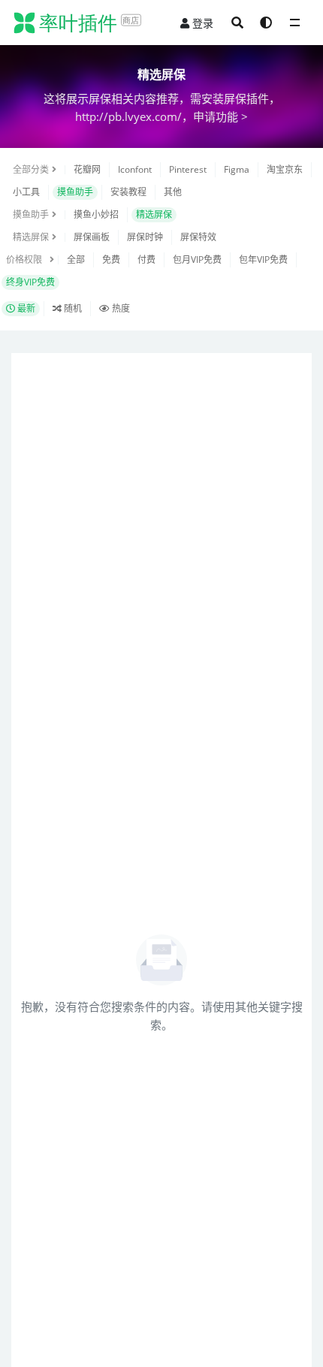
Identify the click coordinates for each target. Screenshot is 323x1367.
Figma (236, 169)
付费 (146, 259)
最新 (25, 308)
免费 (111, 259)
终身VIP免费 (30, 282)
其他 (173, 192)
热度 (120, 308)
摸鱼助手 (75, 192)
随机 (72, 308)
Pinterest (188, 169)
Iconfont (135, 169)
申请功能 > (220, 116)
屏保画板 (92, 237)
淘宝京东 (285, 169)
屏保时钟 (145, 237)
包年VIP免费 (263, 259)
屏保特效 (198, 237)
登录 (202, 23)
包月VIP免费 (197, 259)
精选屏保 (154, 214)
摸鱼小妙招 (96, 214)
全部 (76, 259)
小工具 (26, 192)
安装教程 (128, 192)
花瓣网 (87, 169)
